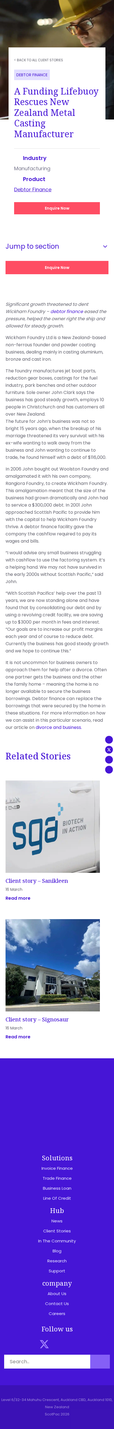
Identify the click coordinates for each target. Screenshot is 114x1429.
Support (57, 1271)
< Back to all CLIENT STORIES (38, 60)
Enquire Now (57, 208)
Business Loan (57, 1188)
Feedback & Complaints (57, 1128)
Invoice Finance (57, 1168)
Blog (57, 1251)
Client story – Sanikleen (37, 880)
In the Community (57, 1241)
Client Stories (57, 1231)
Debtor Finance (32, 189)
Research (57, 1261)
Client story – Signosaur (37, 1019)
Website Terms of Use (57, 1119)
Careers (57, 1313)
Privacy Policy (57, 1110)
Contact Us (57, 1303)
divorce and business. (59, 727)
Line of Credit (57, 1198)
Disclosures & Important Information (57, 1097)
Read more (18, 898)
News (57, 1221)
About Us (57, 1293)
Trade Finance (57, 1178)
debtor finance (66, 311)
